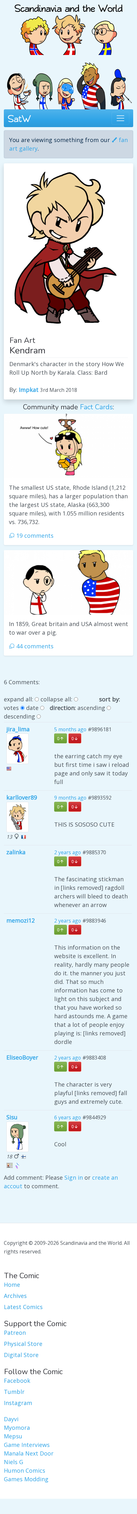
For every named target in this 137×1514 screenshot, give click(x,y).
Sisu (12, 1117)
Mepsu (13, 1436)
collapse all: (56, 699)
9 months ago (70, 797)
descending (19, 716)
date (32, 708)
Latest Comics (23, 1307)
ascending (91, 708)
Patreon (15, 1332)
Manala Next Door (29, 1453)
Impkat (29, 389)
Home (12, 1284)
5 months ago (70, 729)
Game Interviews (27, 1445)
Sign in (73, 1177)
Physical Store (23, 1343)
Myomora (17, 1427)
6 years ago (67, 1117)
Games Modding (26, 1479)
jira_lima (18, 729)
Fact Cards (96, 407)
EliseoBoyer (22, 1057)
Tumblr (14, 1391)
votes (11, 708)
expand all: (18, 699)
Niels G (13, 1462)
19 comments (34, 535)
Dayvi (11, 1419)
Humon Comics (24, 1470)
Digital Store (21, 1355)
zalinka (15, 852)
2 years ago (67, 852)
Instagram (18, 1403)
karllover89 (21, 797)
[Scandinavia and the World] (68, 27)
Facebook (17, 1380)
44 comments (34, 646)
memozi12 (20, 920)
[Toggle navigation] (120, 118)
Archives (15, 1295)
